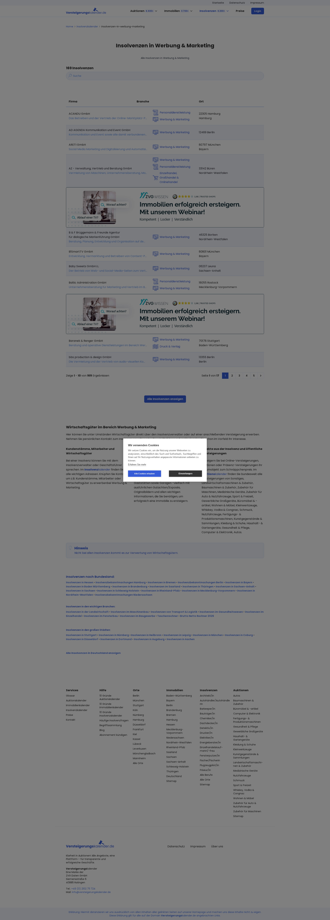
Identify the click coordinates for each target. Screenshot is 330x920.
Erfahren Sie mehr (137, 464)
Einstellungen (185, 473)
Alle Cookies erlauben (144, 473)
